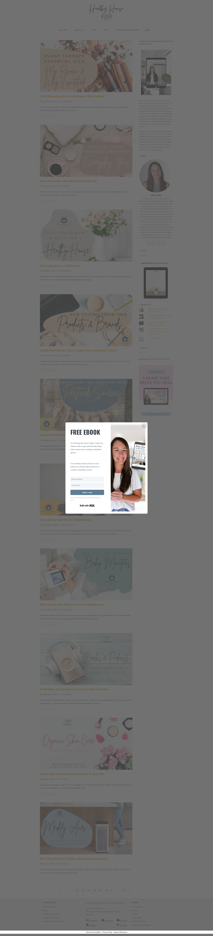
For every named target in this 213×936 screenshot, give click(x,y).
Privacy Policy (107, 932)
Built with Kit (87, 506)
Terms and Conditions (93, 932)
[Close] (144, 425)
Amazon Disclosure (120, 932)
